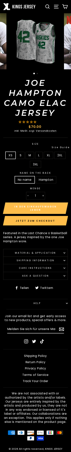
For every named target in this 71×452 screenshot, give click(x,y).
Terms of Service (35, 375)
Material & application (35, 252)
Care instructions (35, 268)
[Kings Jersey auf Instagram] (26, 341)
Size (50, 145)
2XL (59, 155)
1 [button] (34, 74)
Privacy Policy (35, 368)
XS (10, 155)
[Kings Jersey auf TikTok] (42, 341)
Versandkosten (46, 131)
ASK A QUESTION (35, 275)
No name (25, 180)
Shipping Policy (35, 356)
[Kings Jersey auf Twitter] (34, 341)
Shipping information (36, 260)
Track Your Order (35, 381)
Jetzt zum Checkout (35, 220)
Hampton (46, 180)
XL (48, 155)
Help (37, 303)
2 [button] (38, 74)
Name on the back (35, 172)
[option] (35, 41)
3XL (35, 164)
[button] (28, 122)
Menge (35, 188)
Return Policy (36, 362)
